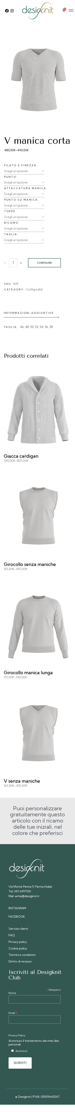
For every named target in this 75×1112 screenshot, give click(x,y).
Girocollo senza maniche (30, 564)
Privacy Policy (17, 1035)
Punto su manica (21, 199)
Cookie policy (18, 948)
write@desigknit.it (27, 896)
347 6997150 (22, 891)
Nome (12, 993)
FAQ (12, 935)
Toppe (10, 211)
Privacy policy (18, 942)
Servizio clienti (18, 928)
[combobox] (24, 171)
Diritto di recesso (20, 961)
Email (13, 1013)
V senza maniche (22, 781)
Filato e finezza (20, 165)
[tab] (31, 312)
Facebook (17, 916)
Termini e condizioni (22, 955)
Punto (10, 176)
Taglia (10, 234)
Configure (44, 262)
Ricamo (11, 222)
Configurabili (34, 289)
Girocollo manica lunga (28, 672)
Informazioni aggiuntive (29, 312)
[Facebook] (6, 10)
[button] (71, 10)
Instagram (17, 908)
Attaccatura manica (25, 188)
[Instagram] (12, 10)
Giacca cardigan (21, 456)
